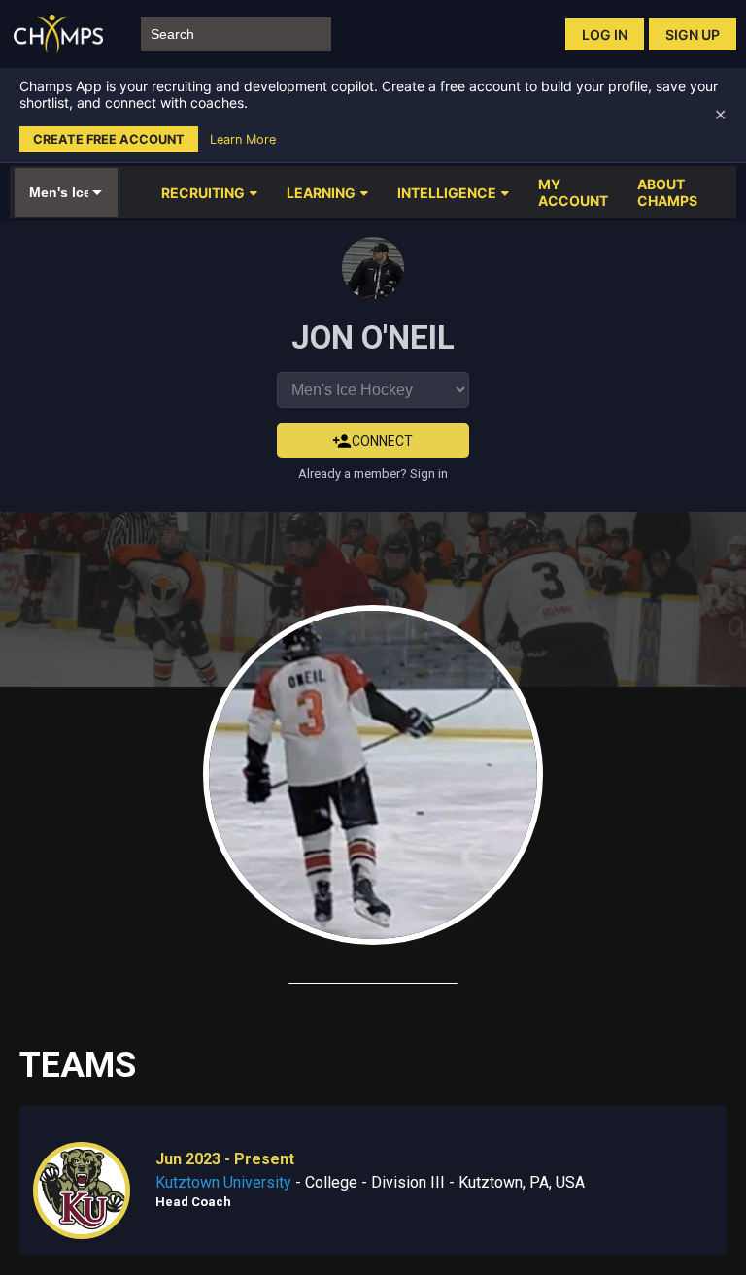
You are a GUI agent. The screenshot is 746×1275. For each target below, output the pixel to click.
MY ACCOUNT (573, 192)
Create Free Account (109, 139)
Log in (604, 34)
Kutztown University (223, 1182)
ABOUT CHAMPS (667, 192)
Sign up (692, 34)
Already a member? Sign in (373, 473)
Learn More (243, 139)
